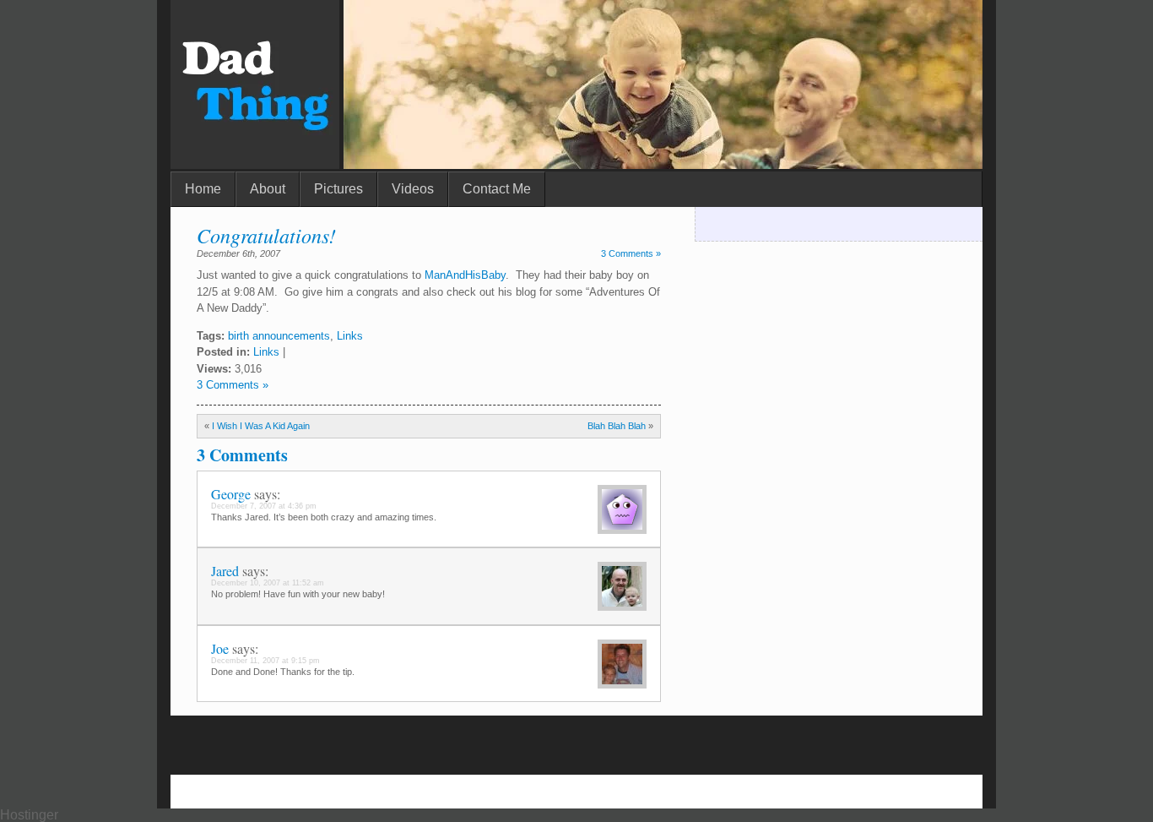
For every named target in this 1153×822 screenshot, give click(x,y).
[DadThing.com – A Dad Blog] (255, 164)
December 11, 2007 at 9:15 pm (265, 660)
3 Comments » (631, 253)
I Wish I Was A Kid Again (261, 426)
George (231, 494)
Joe (220, 648)
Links (350, 335)
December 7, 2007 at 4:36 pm (264, 506)
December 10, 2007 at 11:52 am (267, 583)
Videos (413, 189)
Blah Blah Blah (616, 426)
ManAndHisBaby (465, 275)
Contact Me (497, 189)
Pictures (338, 189)
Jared (225, 571)
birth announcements (279, 335)
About (267, 189)
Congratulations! (266, 234)
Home (203, 189)
